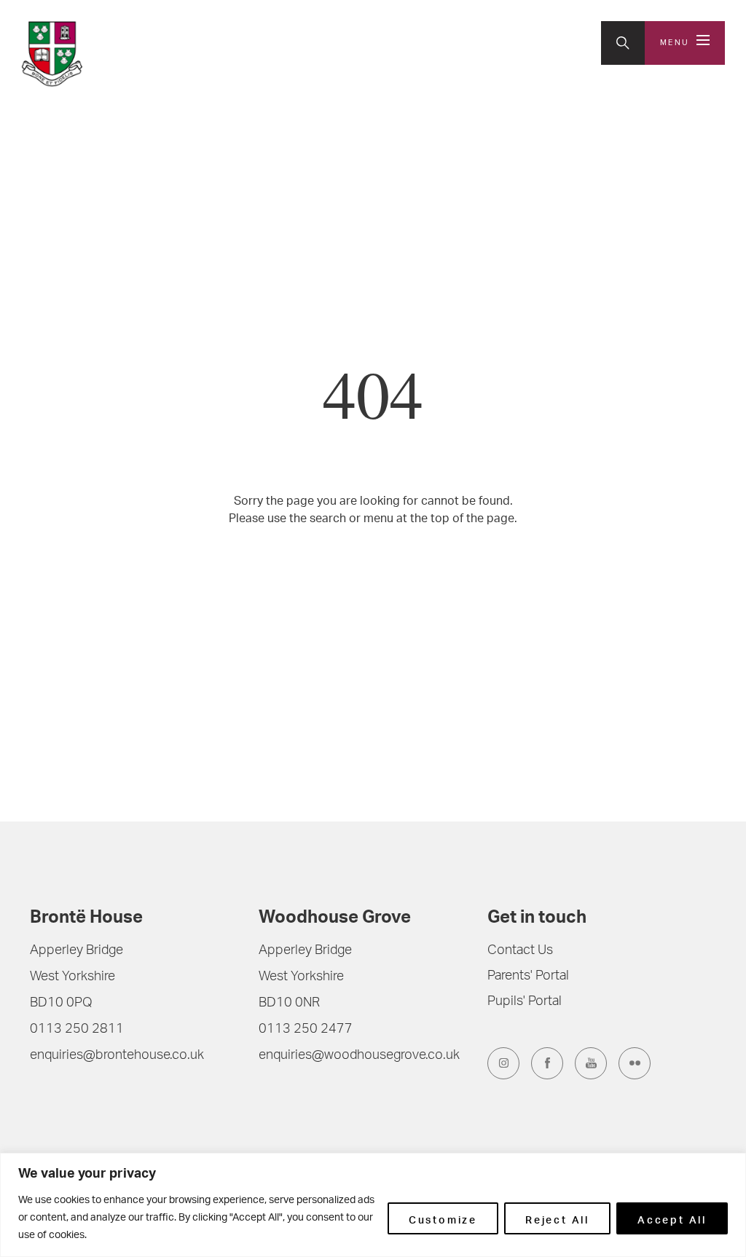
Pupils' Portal (524, 1002)
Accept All (672, 1218)
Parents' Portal (528, 976)
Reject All (557, 1218)
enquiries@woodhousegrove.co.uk (359, 1056)
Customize (443, 1218)
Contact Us (520, 951)
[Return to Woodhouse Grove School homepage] (117, 54)
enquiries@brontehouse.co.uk (117, 1056)
